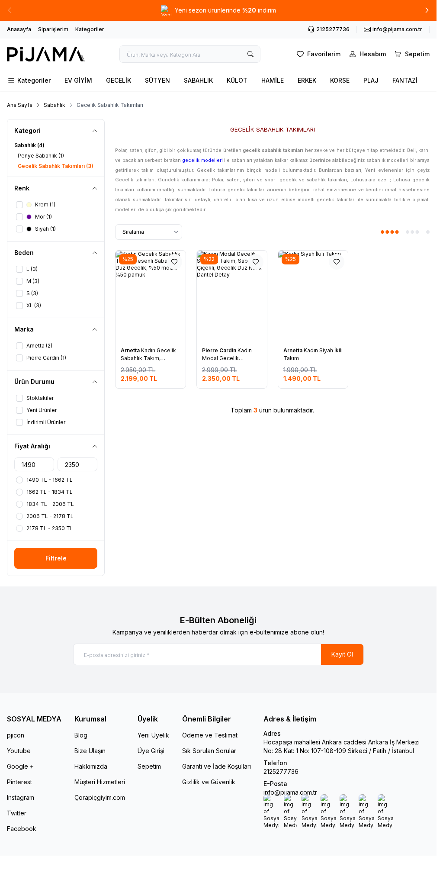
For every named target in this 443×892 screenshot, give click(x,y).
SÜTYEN (157, 80)
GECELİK (118, 80)
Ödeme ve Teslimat (210, 735)
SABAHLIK (198, 80)
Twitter (16, 813)
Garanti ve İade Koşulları (216, 766)
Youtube (19, 750)
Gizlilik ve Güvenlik (208, 782)
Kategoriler (89, 29)
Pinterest (19, 782)
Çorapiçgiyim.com (99, 797)
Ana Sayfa (19, 105)
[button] (9, 10)
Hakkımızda (90, 766)
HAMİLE (272, 80)
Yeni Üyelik (153, 735)
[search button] (250, 54)
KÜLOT (237, 80)
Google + (20, 766)
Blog (80, 735)
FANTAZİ (404, 80)
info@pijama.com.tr (290, 792)
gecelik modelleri (203, 160)
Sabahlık (54, 105)
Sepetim (149, 766)
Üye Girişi (151, 750)
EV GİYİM (78, 80)
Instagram (20, 797)
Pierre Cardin (220, 350)
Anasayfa (19, 29)
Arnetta (131, 350)
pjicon (15, 735)
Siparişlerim (53, 29)
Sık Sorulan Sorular (209, 750)
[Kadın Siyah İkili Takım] (313, 296)
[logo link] (46, 54)
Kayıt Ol (342, 654)
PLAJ (371, 80)
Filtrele (56, 558)
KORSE (340, 80)
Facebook (21, 828)
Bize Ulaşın (90, 750)
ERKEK (307, 80)
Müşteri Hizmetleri (99, 782)
